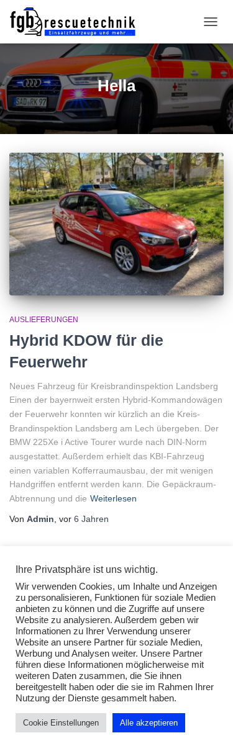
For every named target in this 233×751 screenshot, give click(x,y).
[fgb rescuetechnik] (77, 21)
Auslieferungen (43, 319)
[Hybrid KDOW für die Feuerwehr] (116, 224)
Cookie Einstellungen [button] (61, 722)
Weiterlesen (113, 498)
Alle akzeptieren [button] (149, 722)
